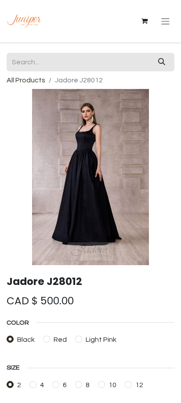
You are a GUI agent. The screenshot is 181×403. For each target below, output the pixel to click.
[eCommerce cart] (144, 21)
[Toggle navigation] (165, 21)
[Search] (161, 62)
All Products (26, 80)
